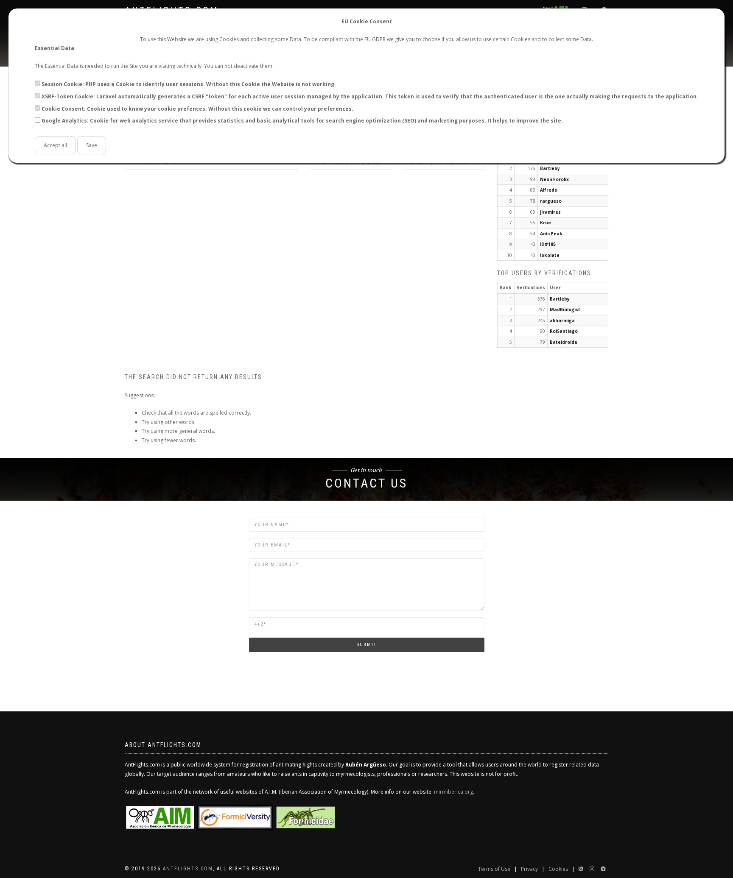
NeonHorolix (554, 179)
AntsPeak (551, 234)
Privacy (529, 868)
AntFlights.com (188, 869)
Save (91, 145)
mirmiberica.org (453, 791)
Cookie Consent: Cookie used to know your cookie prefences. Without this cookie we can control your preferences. (197, 108)
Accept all (55, 145)
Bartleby (550, 168)
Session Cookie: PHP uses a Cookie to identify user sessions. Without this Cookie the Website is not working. (189, 84)
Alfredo (548, 190)
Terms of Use (494, 868)
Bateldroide (563, 342)
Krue (545, 223)
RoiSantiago (564, 331)
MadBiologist (565, 309)
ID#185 (548, 244)
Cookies (558, 868)
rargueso (551, 201)
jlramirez (550, 212)
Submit (367, 644)
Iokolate (550, 255)
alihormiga (562, 320)
